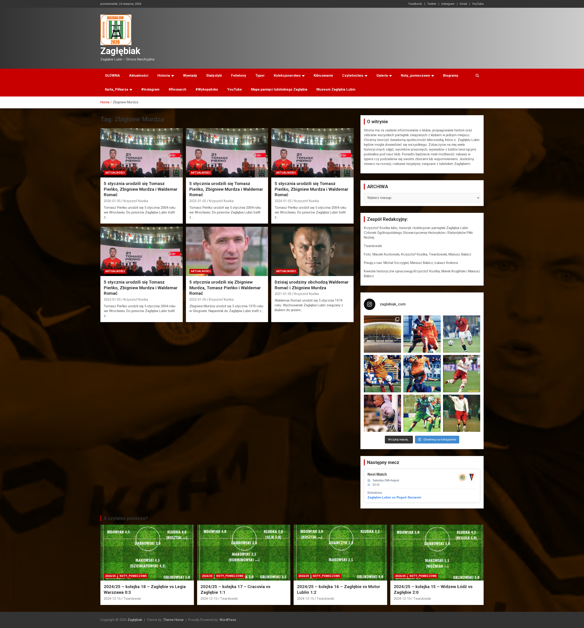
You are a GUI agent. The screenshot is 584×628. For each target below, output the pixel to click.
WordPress (227, 620)
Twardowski (132, 598)
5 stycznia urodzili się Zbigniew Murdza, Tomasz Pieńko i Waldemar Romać (225, 287)
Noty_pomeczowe (415, 75)
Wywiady (190, 75)
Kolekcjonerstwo (287, 75)
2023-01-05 (112, 299)
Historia (163, 75)
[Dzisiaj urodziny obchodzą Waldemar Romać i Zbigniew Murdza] (312, 251)
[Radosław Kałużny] (422, 413)
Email (463, 3)
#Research (177, 89)
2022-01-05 (197, 299)
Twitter (431, 3)
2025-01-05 (197, 201)
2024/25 (110, 576)
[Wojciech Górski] (382, 373)
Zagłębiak (120, 51)
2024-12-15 (112, 598)
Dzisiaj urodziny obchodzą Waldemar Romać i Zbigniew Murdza (312, 284)
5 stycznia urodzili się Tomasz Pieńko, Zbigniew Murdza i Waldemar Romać (140, 189)
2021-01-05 (283, 294)
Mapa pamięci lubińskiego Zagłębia (279, 89)
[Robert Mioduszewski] (382, 413)
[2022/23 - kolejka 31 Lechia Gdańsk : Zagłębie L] (382, 334)
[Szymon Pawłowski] (461, 373)
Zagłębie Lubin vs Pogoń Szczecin (394, 497)
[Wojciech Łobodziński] (461, 334)
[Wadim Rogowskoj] (422, 373)
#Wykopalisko (207, 89)
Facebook (415, 3)
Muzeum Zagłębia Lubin (335, 89)
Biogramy (450, 75)
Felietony (238, 75)
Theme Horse (173, 620)
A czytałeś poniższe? (126, 518)
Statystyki (214, 75)
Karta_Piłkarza (116, 89)
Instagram (448, 3)
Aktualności (138, 75)
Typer (260, 75)
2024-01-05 (283, 201)
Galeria (382, 75)
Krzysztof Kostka (135, 201)
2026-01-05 (112, 201)
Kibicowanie (323, 75)
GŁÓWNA (112, 75)
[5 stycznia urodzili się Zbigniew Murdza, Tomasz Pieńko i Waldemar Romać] (227, 251)
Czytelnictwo (352, 75)
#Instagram (150, 89)
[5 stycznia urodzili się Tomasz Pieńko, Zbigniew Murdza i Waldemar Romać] (141, 153)
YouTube (478, 3)
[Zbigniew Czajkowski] (422, 334)
